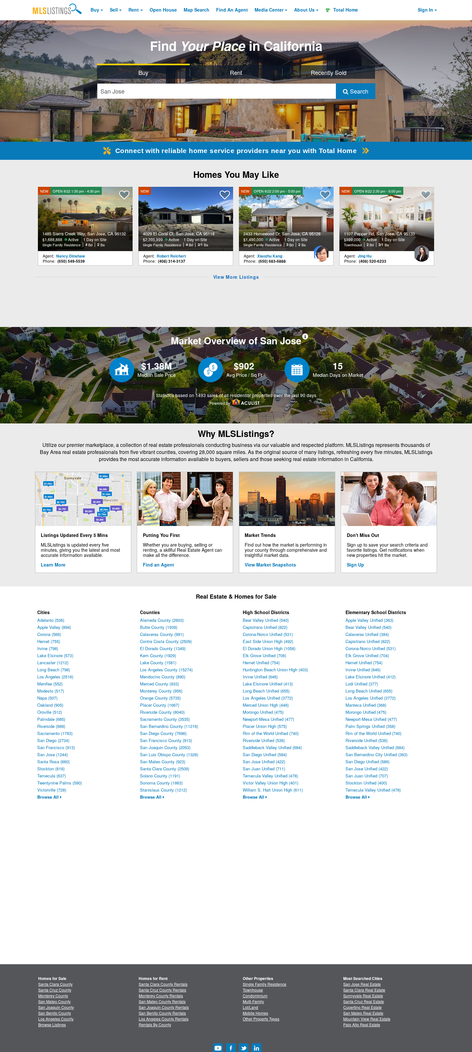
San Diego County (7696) (163, 733)
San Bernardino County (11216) (169, 726)
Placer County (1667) (159, 705)
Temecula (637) (51, 776)
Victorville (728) (51, 790)
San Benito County (54, 1013)
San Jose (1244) (52, 754)
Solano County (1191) (160, 776)
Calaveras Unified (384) (367, 634)
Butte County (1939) (158, 627)
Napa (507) (47, 698)
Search (358, 91)
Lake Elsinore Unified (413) (268, 684)
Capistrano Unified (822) (265, 627)
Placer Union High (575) (265, 726)
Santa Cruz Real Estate (363, 1001)
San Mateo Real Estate (363, 1013)
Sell (114, 9)
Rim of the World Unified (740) (271, 733)
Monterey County (53, 995)
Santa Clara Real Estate (364, 990)
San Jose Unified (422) (264, 761)
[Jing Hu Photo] (422, 251)
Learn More (53, 564)
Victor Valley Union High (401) (270, 783)
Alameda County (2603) (162, 620)
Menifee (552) (50, 684)
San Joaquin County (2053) (165, 747)
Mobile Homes (255, 1013)
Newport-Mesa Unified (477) (268, 719)
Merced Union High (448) (266, 705)
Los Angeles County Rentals (163, 1018)
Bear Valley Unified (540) (266, 620)
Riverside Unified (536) (264, 740)
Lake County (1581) (158, 662)
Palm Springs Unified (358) (370, 726)
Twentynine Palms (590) (59, 783)
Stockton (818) (51, 769)
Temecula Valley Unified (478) (270, 776)
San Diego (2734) (53, 740)
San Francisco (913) (56, 747)
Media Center (269, 9)
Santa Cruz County (54, 990)
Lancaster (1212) (52, 662)
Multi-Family (253, 1001)
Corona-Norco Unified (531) (268, 634)
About (304, 9)
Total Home (345, 9)
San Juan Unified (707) (366, 776)
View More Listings (236, 277)
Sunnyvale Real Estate (363, 995)
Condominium (255, 995)
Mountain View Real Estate (366, 1018)
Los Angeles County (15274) (166, 670)
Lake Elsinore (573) (55, 655)
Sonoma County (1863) (161, 783)
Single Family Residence (264, 984)
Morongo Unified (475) (263, 712)
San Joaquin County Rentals (164, 1007)
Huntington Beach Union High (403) (275, 670)
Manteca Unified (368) (365, 705)
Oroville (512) (49, 712)
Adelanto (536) (50, 620)
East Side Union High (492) (268, 641)
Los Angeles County (56, 1018)
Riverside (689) (51, 726)
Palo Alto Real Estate (361, 1024)
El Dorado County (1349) (163, 648)
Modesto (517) (50, 691)
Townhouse (253, 990)
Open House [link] (163, 9)
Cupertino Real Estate (362, 1007)
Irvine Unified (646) (260, 677)
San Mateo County (54, 1001)
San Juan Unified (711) (264, 769)
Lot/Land (250, 1007)
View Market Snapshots (270, 564)
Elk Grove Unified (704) (367, 655)
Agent (232, 9)
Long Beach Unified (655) (266, 691)
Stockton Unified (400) (366, 783)
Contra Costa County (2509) (166, 641)
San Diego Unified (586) (367, 761)
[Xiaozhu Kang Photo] (321, 251)
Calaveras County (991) (162, 634)
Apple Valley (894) (54, 627)
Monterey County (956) (161, 691)
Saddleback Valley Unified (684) (272, 747)
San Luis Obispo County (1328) (169, 754)
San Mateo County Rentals (162, 1001)
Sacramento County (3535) (165, 719)
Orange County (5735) (160, 698)
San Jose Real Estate (362, 984)
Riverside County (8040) (162, 712)
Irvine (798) (47, 648)
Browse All (48, 797)
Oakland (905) (50, 705)
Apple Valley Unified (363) (369, 620)
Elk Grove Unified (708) (264, 655)
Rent (133, 9)
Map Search (196, 9)
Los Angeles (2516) (55, 677)
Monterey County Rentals (161, 995)
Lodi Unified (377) (361, 684)
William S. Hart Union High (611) (273, 790)
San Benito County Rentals (162, 1013)
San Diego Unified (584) (265, 754)
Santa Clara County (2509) (164, 769)
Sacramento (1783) (55, 733)
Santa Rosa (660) (53, 761)
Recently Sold (328, 72)
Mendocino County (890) (162, 677)
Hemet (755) (48, 641)
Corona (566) (49, 634)
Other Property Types (261, 1018)
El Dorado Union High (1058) (269, 648)
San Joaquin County (56, 1007)
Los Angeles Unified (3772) (268, 698)
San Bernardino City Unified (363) (376, 754)
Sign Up (355, 564)
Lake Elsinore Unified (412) (370, 677)
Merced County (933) (159, 684)
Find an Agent (158, 564)
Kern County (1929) (158, 655)
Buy (95, 9)
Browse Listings (52, 1024)
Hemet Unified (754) (261, 662)
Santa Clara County (55, 984)
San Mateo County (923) (162, 761)
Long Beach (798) (53, 670)
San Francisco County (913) (166, 740)
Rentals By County (155, 1024)
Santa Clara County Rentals (163, 984)
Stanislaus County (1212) (163, 790)
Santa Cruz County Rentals (162, 990)
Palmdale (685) (51, 719)
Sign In (425, 9)
